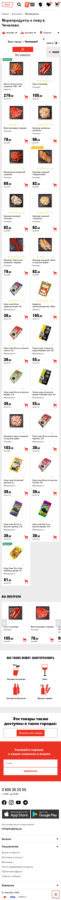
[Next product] (58, 623)
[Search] (19, 4)
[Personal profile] (40, 4)
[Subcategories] (55, 895)
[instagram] (11, 802)
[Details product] (16, 68)
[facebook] (4, 802)
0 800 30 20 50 (14, 789)
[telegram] (25, 802)
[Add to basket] (24, 640)
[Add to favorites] (26, 97)
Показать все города (30, 732)
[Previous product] (4, 623)
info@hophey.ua (12, 828)
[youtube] (18, 802)
